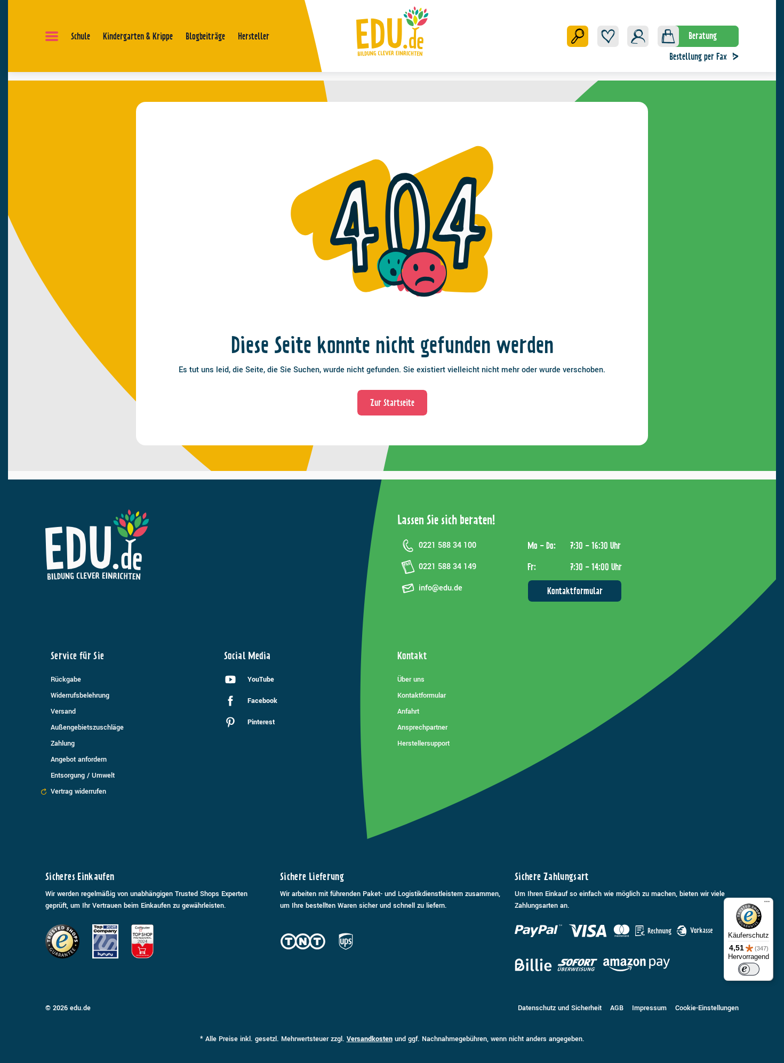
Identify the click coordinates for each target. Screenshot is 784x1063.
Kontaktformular (575, 591)
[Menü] (51, 36)
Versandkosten (370, 1039)
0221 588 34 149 (447, 566)
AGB (616, 1008)
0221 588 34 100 (447, 545)
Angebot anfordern (79, 759)
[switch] (748, 969)
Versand (63, 711)
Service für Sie (77, 656)
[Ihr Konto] (638, 36)
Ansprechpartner (422, 727)
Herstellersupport (423, 743)
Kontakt (412, 656)
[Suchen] (577, 36)
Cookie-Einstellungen (707, 1008)
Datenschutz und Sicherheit (560, 1008)
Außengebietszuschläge (87, 727)
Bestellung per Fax (698, 56)
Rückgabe (66, 679)
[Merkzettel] (608, 36)
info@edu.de (440, 588)
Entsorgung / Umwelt (83, 775)
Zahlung (63, 743)
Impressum (649, 1008)
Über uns (411, 679)
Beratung (703, 35)
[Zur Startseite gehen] (392, 30)
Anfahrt (408, 711)
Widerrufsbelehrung (80, 695)
